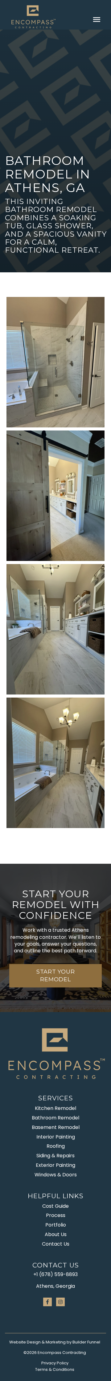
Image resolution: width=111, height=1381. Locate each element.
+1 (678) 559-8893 (55, 1274)
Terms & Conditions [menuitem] (54, 1369)
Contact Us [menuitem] (55, 1243)
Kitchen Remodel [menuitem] (55, 1108)
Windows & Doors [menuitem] (56, 1174)
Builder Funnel (86, 1342)
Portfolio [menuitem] (55, 1224)
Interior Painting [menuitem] (55, 1136)
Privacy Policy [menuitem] (54, 1363)
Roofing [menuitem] (56, 1146)
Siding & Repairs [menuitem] (55, 1155)
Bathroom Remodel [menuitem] (55, 1117)
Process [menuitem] (55, 1215)
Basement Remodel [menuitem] (56, 1127)
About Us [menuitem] (56, 1234)
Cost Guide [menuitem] (55, 1206)
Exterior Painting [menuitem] (55, 1165)
